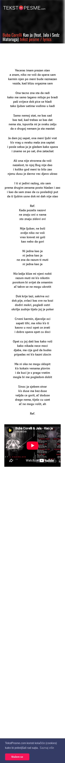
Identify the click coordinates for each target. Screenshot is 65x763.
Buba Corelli (12, 34)
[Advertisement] (32, 53)
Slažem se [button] (17, 756)
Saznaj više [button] (47, 747)
